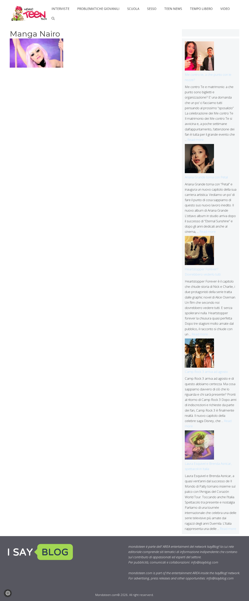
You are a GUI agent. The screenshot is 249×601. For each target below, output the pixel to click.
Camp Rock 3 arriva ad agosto (206, 371)
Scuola (133, 9)
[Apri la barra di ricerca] (53, 18)
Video (225, 9)
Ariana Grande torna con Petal (206, 177)
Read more (195, 139)
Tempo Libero (201, 9)
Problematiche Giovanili (98, 9)
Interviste (60, 9)
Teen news (173, 9)
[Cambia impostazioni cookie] (8, 593)
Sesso (151, 9)
